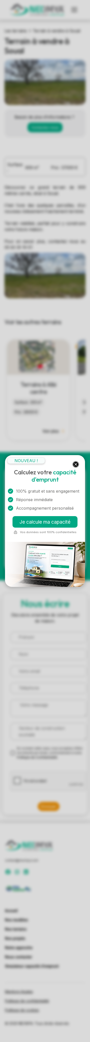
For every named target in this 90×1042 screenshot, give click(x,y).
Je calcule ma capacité (45, 522)
